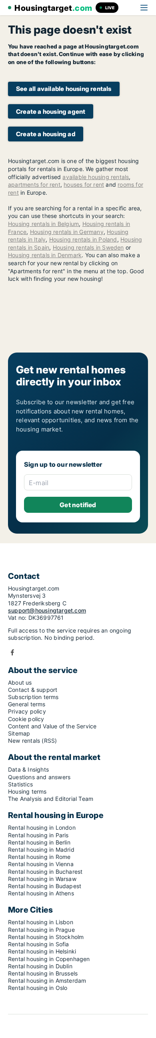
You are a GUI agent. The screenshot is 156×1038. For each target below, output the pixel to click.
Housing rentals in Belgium (43, 223)
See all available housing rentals (64, 89)
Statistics (20, 784)
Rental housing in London (42, 827)
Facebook (12, 652)
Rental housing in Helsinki (42, 951)
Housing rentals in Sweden (88, 247)
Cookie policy (26, 719)
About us (20, 682)
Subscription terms (33, 696)
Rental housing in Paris (38, 835)
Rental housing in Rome (39, 856)
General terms (27, 704)
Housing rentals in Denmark (45, 255)
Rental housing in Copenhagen (49, 958)
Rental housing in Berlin (39, 842)
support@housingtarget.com (47, 610)
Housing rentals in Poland (83, 239)
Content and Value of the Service (52, 726)
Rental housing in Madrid (41, 849)
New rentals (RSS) (32, 740)
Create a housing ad (45, 134)
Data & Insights (28, 769)
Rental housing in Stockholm (46, 936)
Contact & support (32, 689)
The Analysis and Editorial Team (50, 798)
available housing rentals (95, 176)
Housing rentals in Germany (67, 231)
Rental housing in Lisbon (40, 922)
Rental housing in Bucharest (45, 871)
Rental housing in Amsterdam (47, 980)
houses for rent (84, 184)
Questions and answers (39, 777)
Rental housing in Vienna (41, 864)
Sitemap (19, 733)
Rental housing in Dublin (40, 966)
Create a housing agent (50, 111)
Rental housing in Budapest (44, 886)
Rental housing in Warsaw (42, 878)
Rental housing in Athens (41, 893)
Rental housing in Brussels (43, 973)
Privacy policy (27, 711)
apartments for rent (34, 184)
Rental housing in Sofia (38, 944)
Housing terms (27, 791)
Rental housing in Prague (41, 929)
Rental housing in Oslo (37, 987)
